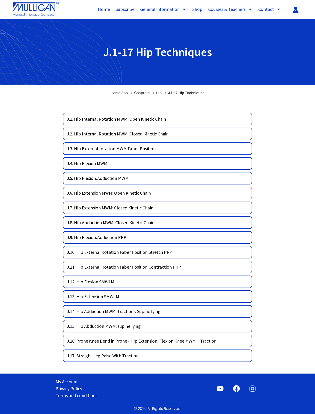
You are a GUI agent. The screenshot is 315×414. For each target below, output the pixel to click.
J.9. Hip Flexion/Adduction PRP (96, 237)
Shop (197, 9)
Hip (159, 93)
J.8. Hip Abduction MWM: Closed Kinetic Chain (111, 222)
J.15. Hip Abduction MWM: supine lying (104, 326)
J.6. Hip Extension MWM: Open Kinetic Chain (109, 193)
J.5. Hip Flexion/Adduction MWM (98, 178)
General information (160, 9)
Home (104, 9)
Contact (266, 9)
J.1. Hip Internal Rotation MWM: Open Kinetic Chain (116, 119)
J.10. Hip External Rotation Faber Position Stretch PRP (119, 252)
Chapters (142, 93)
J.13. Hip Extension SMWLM (93, 296)
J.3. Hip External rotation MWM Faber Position (111, 148)
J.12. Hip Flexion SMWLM (90, 282)
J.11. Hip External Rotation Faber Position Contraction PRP (124, 267)
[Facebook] (236, 389)
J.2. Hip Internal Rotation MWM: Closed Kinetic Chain (118, 134)
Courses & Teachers (227, 9)
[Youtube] (220, 389)
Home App (119, 93)
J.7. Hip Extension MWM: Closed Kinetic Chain (110, 208)
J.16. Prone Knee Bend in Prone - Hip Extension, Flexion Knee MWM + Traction (142, 341)
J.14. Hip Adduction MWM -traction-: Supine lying (113, 311)
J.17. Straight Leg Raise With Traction (103, 356)
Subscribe (125, 9)
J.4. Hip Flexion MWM (87, 163)
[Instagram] (252, 389)
